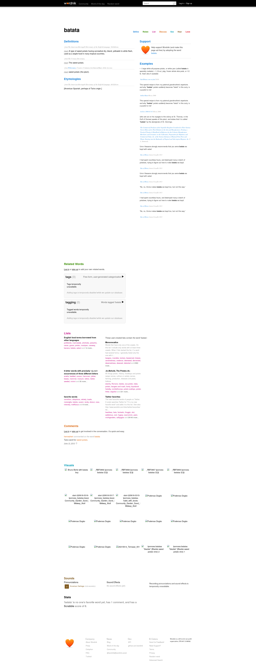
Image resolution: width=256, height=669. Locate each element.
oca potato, (129, 383)
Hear (180, 31)
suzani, (82, 402)
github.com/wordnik (135, 645)
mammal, (73, 378)
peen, (136, 415)
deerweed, (128, 360)
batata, (74, 348)
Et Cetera (153, 638)
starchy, (108, 383)
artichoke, (86, 342)
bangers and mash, (118, 386)
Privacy (152, 653)
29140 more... (133, 417)
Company (90, 638)
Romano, (115, 383)
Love (188, 31)
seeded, (67, 381)
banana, (67, 348)
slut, (133, 412)
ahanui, (93, 402)
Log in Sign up (185, 3)
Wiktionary (72, 68)
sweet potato (82, 439)
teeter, (92, 378)
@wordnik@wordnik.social (117, 653)
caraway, (92, 345)
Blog (108, 642)
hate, (115, 412)
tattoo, (87, 378)
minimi (73, 381)
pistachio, (93, 342)
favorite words (70, 396)
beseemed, (130, 358)
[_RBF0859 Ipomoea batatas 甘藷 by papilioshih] (179, 470)
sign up (75, 269)
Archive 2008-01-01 (146, 112)
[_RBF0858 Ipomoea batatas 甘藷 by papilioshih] (128, 470)
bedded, (73, 376)
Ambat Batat (144, 95)
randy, (87, 402)
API (129, 642)
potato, (78, 345)
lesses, (67, 378)
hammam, (87, 376)
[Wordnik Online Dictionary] (70, 3)
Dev (130, 638)
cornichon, (68, 399)
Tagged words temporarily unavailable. (78, 310)
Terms (151, 649)
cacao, (66, 345)
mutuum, (81, 378)
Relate (145, 31)
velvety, (84, 399)
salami (79, 348)
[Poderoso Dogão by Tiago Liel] (153, 495)
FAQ (87, 653)
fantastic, (121, 412)
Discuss (163, 31)
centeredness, (110, 360)
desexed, (120, 363)
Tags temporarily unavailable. (74, 285)
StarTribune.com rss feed (147, 79)
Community (83, 3)
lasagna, (108, 358)
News (109, 638)
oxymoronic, (129, 415)
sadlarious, (109, 415)
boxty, (128, 386)
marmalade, (77, 342)
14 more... (89, 348)
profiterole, (68, 342)
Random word (113, 3)
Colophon (89, 649)
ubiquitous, (76, 399)
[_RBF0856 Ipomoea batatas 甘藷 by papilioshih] (102, 470)
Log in (66, 269)
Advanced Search (156, 660)
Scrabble (69, 606)
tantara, (123, 358)
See (172, 31)
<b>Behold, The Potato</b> (117, 370)
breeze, (138, 358)
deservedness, (111, 363)
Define (136, 31)
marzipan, (85, 345)
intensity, (67, 404)
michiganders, (110, 417)
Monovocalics (111, 342)
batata (154, 53)
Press (88, 645)
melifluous (75, 404)
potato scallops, (130, 389)
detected (127, 363)
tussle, (89, 399)
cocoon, (80, 376)
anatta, (67, 376)
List (154, 31)
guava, (72, 345)
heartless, (109, 412)
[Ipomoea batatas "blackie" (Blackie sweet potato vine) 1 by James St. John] (179, 548)
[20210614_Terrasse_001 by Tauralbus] (128, 546)
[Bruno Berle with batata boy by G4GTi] (77, 470)
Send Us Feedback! (156, 642)
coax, (98, 402)
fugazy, (121, 415)
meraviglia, (68, 402)
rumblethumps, (118, 389)
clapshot (113, 391)
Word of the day (98, 3)
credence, (120, 360)
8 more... (86, 404)
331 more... (124, 391)
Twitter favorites (112, 396)
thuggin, (128, 412)
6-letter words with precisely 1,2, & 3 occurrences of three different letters (81, 372)
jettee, (93, 376)
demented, (137, 360)
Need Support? (155, 645)
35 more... (83, 381)
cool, (116, 415)
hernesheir (68, 436)
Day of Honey (144, 155)
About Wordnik (91, 642)
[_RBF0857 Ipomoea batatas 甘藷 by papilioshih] (154, 470)
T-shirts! (89, 656)
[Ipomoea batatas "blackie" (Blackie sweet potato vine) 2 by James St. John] (154, 548)
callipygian (120, 417)
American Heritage (77, 586)
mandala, (116, 358)
